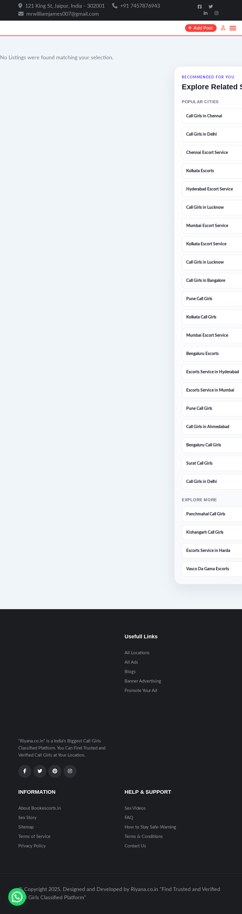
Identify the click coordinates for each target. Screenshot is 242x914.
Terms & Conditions (144, 836)
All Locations (137, 653)
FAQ (129, 818)
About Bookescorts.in (39, 808)
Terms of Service (34, 836)
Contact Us (135, 846)
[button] (17, 897)
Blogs (130, 672)
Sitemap (26, 827)
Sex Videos (135, 808)
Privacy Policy (32, 846)
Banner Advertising (143, 681)
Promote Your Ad (141, 690)
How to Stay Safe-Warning (150, 827)
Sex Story (27, 818)
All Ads (131, 662)
